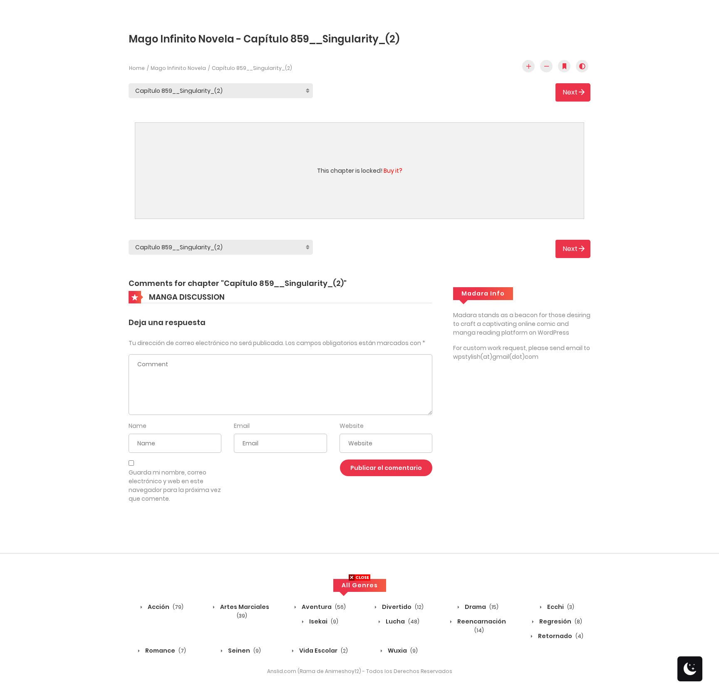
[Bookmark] (564, 66)
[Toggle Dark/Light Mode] (582, 66)
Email (242, 426)
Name (137, 426)
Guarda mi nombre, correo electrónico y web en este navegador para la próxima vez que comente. (175, 485)
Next (570, 92)
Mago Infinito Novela (178, 68)
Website (352, 426)
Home (137, 68)
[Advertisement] (359, 639)
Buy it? (393, 170)
